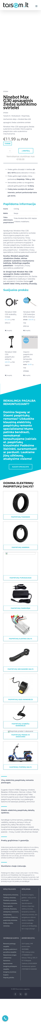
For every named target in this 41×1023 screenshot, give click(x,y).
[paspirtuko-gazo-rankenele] (20, 675)
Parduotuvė (16, 116)
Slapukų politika (8, 977)
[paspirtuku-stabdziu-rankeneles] (20, 705)
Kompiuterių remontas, (10, 895)
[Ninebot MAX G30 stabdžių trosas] (11, 302)
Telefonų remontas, (9, 898)
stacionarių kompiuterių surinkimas (11, 914)
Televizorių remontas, (10, 903)
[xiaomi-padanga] (20, 492)
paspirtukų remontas (10, 799)
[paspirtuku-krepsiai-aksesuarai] (20, 731)
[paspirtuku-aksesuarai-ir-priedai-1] (20, 583)
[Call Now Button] (5, 1018)
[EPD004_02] (18, 52)
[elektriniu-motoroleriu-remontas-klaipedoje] (20, 742)
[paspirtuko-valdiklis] (20, 614)
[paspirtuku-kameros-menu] (20, 522)
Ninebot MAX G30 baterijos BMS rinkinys (29, 314)
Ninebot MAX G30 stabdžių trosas (11, 314)
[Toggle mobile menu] (36, 6)
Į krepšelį (26, 151)
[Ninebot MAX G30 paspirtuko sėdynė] (11, 342)
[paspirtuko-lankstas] (20, 644)
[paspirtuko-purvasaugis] (20, 553)
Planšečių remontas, (10, 900)
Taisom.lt (6, 116)
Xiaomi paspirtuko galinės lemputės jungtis (28, 357)
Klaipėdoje (14, 875)
